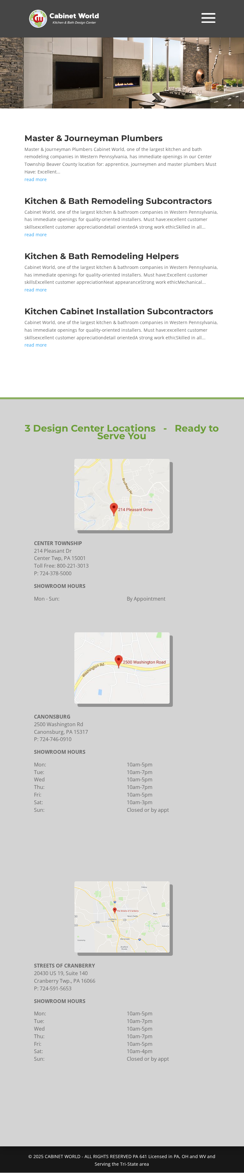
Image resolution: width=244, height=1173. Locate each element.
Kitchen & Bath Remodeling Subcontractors (118, 201)
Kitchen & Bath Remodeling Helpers (101, 256)
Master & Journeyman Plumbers (93, 138)
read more (35, 179)
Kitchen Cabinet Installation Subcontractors (118, 311)
